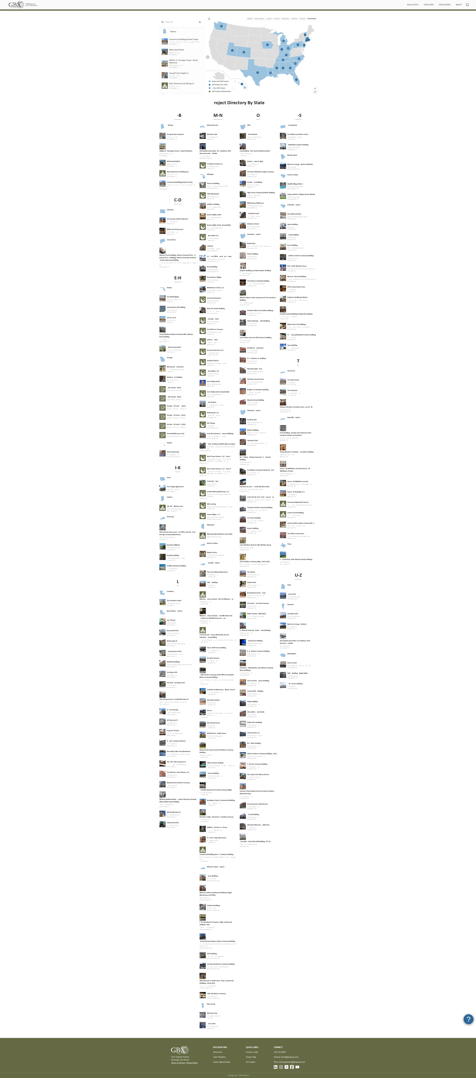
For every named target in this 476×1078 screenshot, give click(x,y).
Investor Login (252, 1052)
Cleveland (302, 18)
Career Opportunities (221, 1062)
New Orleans (285, 18)
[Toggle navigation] (467, 5)
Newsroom (217, 1052)
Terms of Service (178, 1062)
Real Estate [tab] (413, 4)
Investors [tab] (429, 4)
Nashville (250, 18)
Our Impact (250, 1062)
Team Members (219, 1057)
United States (311, 19)
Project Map (251, 1057)
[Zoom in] (315, 88)
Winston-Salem (259, 18)
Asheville (268, 18)
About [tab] (459, 4)
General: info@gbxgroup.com (286, 1057)
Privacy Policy (192, 1062)
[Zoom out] (315, 92)
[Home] (23, 4)
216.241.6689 (280, 1052)
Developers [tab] (445, 4)
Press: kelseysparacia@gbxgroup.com (289, 1062)
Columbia (276, 18)
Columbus (294, 18)
